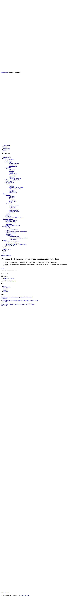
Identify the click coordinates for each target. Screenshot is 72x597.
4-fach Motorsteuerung (6, 255)
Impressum (5, 291)
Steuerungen (9, 162)
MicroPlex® (9, 161)
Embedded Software (10, 221)
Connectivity (12, 212)
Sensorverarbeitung (13, 210)
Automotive (11, 197)
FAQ (4, 251)
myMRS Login (6, 148)
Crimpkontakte (12, 191)
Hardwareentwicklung (11, 222)
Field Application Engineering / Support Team (16, 231)
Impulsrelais (11, 171)
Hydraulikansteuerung (14, 205)
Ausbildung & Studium (11, 243)
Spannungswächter (13, 174)
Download (5, 150)
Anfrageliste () (6, 145)
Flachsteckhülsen (13, 192)
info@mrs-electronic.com (9, 280)
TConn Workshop (13, 239)
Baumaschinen (12, 198)
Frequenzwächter (13, 176)
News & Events (9, 235)
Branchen (8, 195)
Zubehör (8, 183)
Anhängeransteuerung (14, 208)
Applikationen (9, 203)
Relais (7, 168)
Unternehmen (6, 226)
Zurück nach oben (5, 592)
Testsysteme (9, 224)
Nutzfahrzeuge (12, 200)
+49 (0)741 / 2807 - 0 (9, 278)
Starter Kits (11, 186)
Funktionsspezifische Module (12, 179)
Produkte (5, 158)
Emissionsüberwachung (14, 211)
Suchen (5, 153)
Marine (10, 202)
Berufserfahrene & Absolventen (13, 241)
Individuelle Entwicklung (11, 220)
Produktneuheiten (10, 159)
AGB (28, 595)
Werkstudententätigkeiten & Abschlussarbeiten (16, 244)
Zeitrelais (11, 172)
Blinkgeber (11, 177)
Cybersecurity (9, 216)
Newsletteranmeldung (14, 236)
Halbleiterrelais (12, 169)
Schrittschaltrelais (13, 173)
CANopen (8, 214)
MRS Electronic (7, 157)
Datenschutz (23, 595)
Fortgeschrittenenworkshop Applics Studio (18, 238)
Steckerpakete (12, 190)
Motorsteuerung (12, 207)
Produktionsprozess (13, 229)
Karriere (5, 240)
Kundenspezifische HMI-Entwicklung (14, 217)
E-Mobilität (8, 234)
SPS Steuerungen (13, 166)
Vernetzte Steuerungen (14, 163)
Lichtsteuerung (12, 206)
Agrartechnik (12, 196)
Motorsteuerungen (13, 164)
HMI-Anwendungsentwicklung (13, 225)
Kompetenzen (6, 193)
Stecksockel (11, 185)
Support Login (6, 149)
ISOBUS (8, 215)
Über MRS (8, 227)
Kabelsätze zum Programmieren (16, 187)
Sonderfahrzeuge (13, 201)
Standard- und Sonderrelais (15, 178)
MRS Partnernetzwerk (11, 232)
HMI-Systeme (9, 181)
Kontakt (5, 147)
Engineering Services (8, 219)
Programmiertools (10, 182)
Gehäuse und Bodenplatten (15, 188)
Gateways (8, 167)
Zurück (2, 268)
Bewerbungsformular (11, 245)
